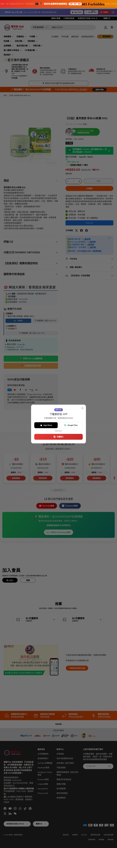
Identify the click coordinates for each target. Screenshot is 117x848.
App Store (47, 425)
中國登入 (60, 437)
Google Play (73, 425)
